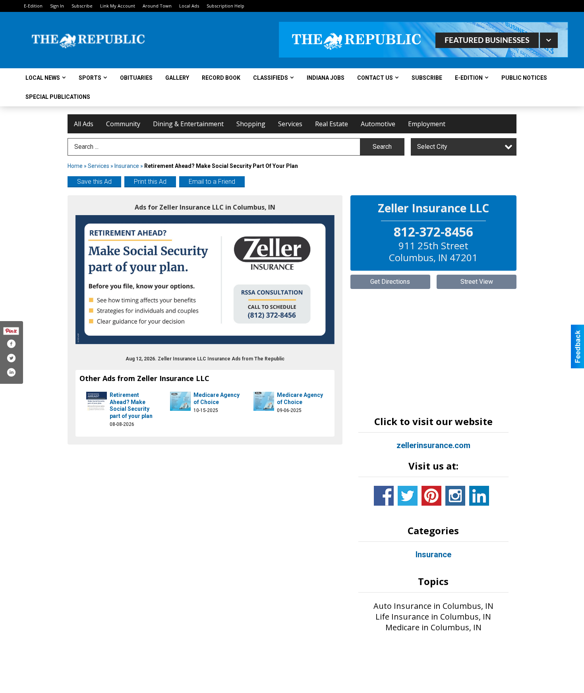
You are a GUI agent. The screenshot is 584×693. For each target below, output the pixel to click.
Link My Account (117, 6)
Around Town (157, 6)
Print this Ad (150, 181)
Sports (90, 78)
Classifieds (270, 78)
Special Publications (57, 97)
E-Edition (33, 6)
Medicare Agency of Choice (216, 398)
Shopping (250, 123)
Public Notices (524, 78)
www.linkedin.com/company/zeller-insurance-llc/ (479, 496)
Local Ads (189, 6)
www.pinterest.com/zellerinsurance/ (431, 496)
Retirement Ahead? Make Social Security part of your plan (131, 405)
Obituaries (136, 78)
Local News (42, 78)
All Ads (83, 123)
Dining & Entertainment (188, 123)
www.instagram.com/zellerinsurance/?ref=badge (455, 496)
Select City (432, 146)
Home (75, 166)
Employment (426, 123)
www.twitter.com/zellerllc (408, 496)
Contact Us (375, 78)
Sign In (57, 6)
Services (290, 123)
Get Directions (390, 281)
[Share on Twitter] (11, 358)
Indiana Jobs (325, 78)
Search (382, 146)
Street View (476, 281)
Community (123, 123)
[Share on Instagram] (11, 372)
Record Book (221, 78)
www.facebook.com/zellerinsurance (384, 496)
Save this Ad (94, 181)
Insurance (126, 166)
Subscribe (82, 6)
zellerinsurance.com (433, 445)
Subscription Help (225, 6)
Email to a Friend (212, 181)
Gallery (177, 78)
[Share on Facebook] (11, 343)
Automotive (378, 123)
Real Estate (331, 123)
